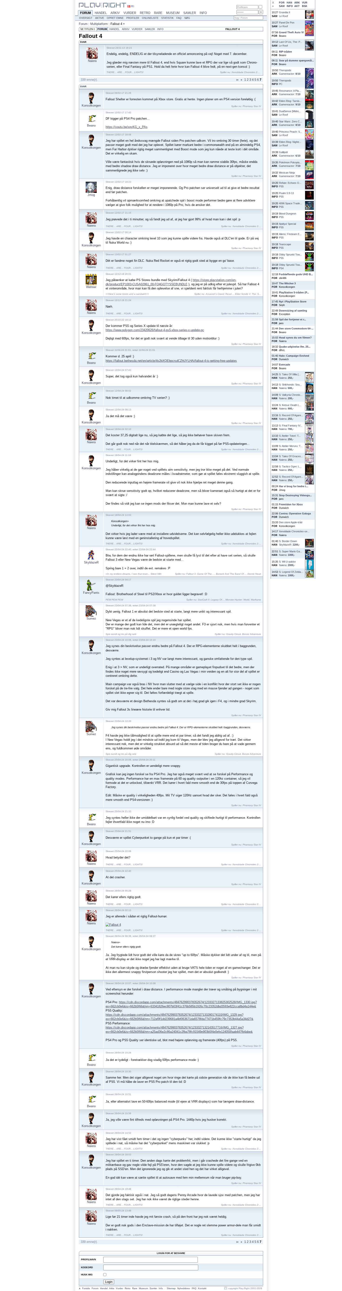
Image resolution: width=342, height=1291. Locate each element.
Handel (101, 13)
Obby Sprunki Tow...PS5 (290, 256)
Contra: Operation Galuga (295, 513)
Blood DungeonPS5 (287, 215)
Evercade (284, 364)
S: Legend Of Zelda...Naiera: (291, 573)
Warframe (256, 599)
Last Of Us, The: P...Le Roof (290, 43)
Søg (187, 18)
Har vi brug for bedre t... (293, 486)
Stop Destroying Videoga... (295, 495)
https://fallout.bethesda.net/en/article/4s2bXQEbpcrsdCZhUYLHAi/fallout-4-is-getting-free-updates (171, 360)
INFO (290, 6)
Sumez (91, 618)
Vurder (130, 13)
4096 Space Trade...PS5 (290, 205)
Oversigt (85, 18)
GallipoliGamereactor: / (289, 154)
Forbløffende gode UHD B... (296, 274)
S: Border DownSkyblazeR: (289, 543)
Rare (158, 13)
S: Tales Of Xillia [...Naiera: (290, 376)
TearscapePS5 (285, 246)
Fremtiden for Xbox (291, 504)
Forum (85, 13)
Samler (189, 13)
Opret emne (115, 18)
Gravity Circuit (233, 634)
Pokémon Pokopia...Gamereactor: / (290, 164)
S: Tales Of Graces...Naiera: (291, 458)
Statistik (167, 18)
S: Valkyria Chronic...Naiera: (290, 396)
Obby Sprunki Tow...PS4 (290, 266)
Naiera (92, 61)
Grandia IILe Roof (284, 14)
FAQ (178, 18)
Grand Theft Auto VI (291, 32)
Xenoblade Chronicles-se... (294, 531)
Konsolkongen (91, 105)
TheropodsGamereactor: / (289, 72)
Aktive (99, 18)
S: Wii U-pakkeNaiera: (287, 563)
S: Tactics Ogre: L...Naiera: (290, 468)
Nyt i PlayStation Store (292, 301)
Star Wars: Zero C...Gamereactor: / (290, 123)
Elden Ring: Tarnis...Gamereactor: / (290, 103)
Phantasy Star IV (252, 106)
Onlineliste (150, 18)
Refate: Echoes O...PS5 (290, 184)
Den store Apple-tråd (290, 522)
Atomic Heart (254, 574)
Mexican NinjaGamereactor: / (289, 174)
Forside (86, 1288)
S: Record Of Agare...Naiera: (291, 417)
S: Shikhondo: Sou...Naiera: (290, 386)
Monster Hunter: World (237, 599)
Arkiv (115, 13)
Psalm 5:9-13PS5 (286, 195)
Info (203, 13)
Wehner (91, 287)
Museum (173, 13)
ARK (297, 2)
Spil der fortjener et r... (292, 319)
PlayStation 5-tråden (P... (294, 292)
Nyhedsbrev (183, 1288)
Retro (145, 13)
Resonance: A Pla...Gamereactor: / (290, 92)
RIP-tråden (285, 51)
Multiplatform (99, 24)
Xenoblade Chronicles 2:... (245, 72)
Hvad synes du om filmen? (295, 337)
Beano (91, 125)
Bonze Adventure (251, 634)
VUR (304, 2)
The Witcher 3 (287, 283)
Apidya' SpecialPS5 (287, 225)
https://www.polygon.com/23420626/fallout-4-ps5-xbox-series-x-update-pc (155, 330)
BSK (304, 6)
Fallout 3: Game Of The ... (200, 574)
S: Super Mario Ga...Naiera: (290, 553)
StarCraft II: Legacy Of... (211, 599)
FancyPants (91, 592)
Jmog (91, 195)
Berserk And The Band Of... (231, 574)
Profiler (132, 18)
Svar (83, 86)
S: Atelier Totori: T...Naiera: (290, 437)
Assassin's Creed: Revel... (220, 294)
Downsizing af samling (293, 310)
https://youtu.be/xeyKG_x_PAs (127, 127)
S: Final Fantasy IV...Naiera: (290, 427)
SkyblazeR (91, 562)
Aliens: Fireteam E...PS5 (290, 236)
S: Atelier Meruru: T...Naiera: (290, 448)
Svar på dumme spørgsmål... (296, 60)
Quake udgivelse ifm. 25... (294, 346)
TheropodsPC (285, 82)
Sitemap (171, 1288)
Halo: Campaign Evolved (294, 355)
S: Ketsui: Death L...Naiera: (290, 407)
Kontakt (202, 1288)
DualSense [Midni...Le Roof (290, 113)
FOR (282, 2)
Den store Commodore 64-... (296, 328)
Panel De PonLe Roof (286, 24)
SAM (282, 6)
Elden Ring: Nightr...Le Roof (290, 144)
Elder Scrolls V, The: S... (248, 294)
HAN (289, 2)
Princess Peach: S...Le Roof (290, 133)
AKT (297, 6)
